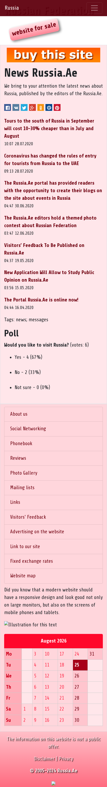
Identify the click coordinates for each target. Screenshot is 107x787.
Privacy (66, 759)
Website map (23, 576)
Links (15, 502)
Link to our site (25, 546)
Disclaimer (44, 759)
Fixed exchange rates (31, 561)
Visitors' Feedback (28, 517)
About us (19, 414)
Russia (12, 8)
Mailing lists (22, 488)
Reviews (18, 458)
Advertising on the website (37, 532)
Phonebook (21, 443)
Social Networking (28, 429)
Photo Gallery (23, 473)
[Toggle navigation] (94, 8)
